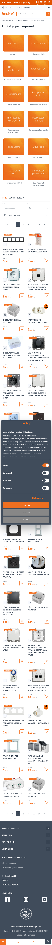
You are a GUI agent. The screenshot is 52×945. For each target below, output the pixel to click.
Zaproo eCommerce (26, 935)
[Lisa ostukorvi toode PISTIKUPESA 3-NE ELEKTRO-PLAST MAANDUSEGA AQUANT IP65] (46, 769)
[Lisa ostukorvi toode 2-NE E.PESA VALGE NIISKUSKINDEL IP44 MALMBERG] (21, 366)
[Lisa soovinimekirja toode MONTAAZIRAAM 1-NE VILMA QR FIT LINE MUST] (5, 534)
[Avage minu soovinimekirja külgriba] (18, 942)
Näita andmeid (38, 498)
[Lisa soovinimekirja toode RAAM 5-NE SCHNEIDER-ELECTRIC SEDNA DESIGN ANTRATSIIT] (5, 244)
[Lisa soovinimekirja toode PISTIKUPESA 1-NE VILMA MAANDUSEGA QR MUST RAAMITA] (5, 567)
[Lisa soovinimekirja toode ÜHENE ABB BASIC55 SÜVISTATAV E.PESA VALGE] (5, 280)
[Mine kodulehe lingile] (8, 14)
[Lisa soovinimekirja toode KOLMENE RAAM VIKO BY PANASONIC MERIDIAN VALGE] (5, 716)
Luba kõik (26, 505)
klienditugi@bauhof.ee (14, 867)
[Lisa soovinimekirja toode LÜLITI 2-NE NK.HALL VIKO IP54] (29, 789)
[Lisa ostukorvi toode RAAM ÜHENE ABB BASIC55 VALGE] (21, 769)
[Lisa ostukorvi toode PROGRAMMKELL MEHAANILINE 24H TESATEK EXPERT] (21, 696)
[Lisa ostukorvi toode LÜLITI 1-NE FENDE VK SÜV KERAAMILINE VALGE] (46, 583)
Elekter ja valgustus (22, 20)
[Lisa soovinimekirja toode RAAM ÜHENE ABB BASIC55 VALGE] (5, 751)
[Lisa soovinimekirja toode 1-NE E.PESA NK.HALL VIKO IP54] (5, 315)
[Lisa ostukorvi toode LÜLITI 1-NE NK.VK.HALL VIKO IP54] (46, 621)
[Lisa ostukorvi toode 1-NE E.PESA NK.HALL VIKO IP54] (21, 328)
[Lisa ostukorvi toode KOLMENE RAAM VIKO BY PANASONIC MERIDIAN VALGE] (21, 731)
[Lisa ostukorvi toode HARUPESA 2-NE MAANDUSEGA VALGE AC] (46, 328)
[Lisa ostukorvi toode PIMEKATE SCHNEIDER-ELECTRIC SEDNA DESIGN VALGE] (21, 661)
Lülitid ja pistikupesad (37, 20)
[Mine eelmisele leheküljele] (7, 224)
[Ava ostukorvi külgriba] (48, 940)
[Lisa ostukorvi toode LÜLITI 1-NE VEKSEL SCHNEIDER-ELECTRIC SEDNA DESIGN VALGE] (46, 404)
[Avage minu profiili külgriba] (33, 942)
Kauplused (9, 7)
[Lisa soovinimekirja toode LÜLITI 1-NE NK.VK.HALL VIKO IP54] (29, 602)
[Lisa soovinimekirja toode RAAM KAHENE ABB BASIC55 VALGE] (29, 534)
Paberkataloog (10, 884)
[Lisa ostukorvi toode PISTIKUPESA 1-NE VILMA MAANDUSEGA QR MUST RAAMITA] (21, 583)
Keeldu (26, 520)
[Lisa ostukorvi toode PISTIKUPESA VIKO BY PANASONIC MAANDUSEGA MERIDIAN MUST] (21, 404)
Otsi (48, 14)
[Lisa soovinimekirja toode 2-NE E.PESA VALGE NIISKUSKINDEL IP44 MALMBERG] (5, 348)
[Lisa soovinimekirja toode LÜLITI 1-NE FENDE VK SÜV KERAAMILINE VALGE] (29, 567)
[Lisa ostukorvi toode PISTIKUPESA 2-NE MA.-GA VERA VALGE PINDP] (46, 260)
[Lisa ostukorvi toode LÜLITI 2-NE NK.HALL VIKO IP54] (46, 802)
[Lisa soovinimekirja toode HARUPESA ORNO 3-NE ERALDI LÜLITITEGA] (5, 789)
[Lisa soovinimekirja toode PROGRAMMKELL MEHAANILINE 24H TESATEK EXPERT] (5, 680)
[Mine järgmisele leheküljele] (44, 224)
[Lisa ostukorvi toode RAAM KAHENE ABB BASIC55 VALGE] (46, 548)
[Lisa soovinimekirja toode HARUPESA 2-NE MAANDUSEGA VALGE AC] (29, 315)
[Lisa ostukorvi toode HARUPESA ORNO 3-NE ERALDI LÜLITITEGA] (21, 802)
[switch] (45, 473)
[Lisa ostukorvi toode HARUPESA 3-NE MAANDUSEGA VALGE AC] (46, 731)
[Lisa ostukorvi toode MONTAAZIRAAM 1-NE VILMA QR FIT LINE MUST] (21, 548)
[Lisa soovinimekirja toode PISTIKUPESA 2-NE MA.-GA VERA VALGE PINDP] (29, 244)
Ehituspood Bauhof (7, 20)
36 (39, 224)
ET (49, 7)
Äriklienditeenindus (25, 7)
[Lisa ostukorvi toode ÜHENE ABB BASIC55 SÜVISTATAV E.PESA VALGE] (21, 295)
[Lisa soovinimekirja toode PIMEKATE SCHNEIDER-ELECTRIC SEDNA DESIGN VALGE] (5, 640)
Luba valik (26, 512)
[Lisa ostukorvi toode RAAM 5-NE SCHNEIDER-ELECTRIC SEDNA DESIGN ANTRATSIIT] (21, 260)
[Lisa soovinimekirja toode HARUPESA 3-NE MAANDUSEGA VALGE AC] (29, 716)
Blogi (5, 880)
